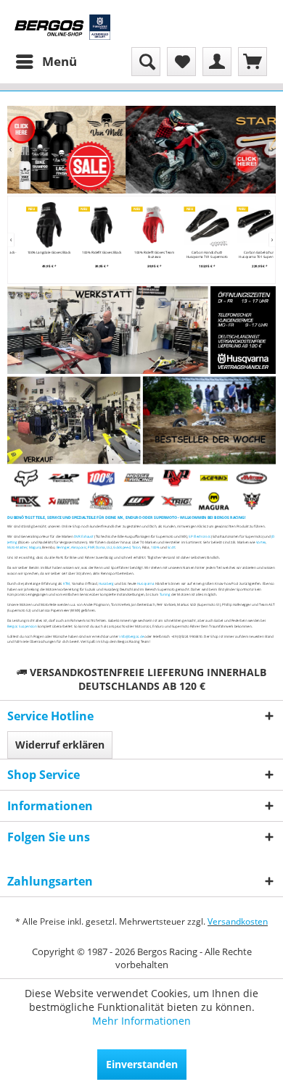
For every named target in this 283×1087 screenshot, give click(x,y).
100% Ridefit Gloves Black (93, 252)
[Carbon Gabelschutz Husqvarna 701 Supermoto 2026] (252, 225)
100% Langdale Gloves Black (41, 252)
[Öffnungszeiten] (243, 330)
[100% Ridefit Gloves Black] (94, 225)
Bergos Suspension (22, 626)
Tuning (165, 594)
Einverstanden (142, 1064)
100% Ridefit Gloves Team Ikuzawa (147, 254)
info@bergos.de (131, 636)
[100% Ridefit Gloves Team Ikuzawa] (147, 225)
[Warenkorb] (252, 61)
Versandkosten (238, 921)
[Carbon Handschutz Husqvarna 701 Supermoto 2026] (199, 225)
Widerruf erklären (59, 744)
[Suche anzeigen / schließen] (145, 61)
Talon (136, 547)
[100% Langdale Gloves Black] (41, 225)
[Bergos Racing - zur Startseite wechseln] (62, 27)
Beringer (63, 547)
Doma (100, 547)
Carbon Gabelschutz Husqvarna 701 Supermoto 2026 (252, 254)
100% (155, 547)
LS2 (109, 547)
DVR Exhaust (84, 536)
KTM (66, 583)
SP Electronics (199, 536)
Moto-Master (17, 547)
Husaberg (106, 583)
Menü (59, 61)
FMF (91, 547)
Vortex (261, 542)
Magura (35, 547)
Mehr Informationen (141, 1021)
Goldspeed (121, 547)
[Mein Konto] (216, 61)
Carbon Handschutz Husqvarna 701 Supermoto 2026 (199, 254)
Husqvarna (145, 583)
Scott (172, 547)
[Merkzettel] (181, 61)
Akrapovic (78, 547)
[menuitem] (45, 61)
